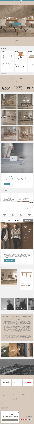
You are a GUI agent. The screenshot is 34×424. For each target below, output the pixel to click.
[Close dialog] (28, 201)
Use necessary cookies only (6, 220)
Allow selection (17, 220)
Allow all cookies (27, 220)
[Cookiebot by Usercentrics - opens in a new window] (29, 203)
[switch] (13, 215)
